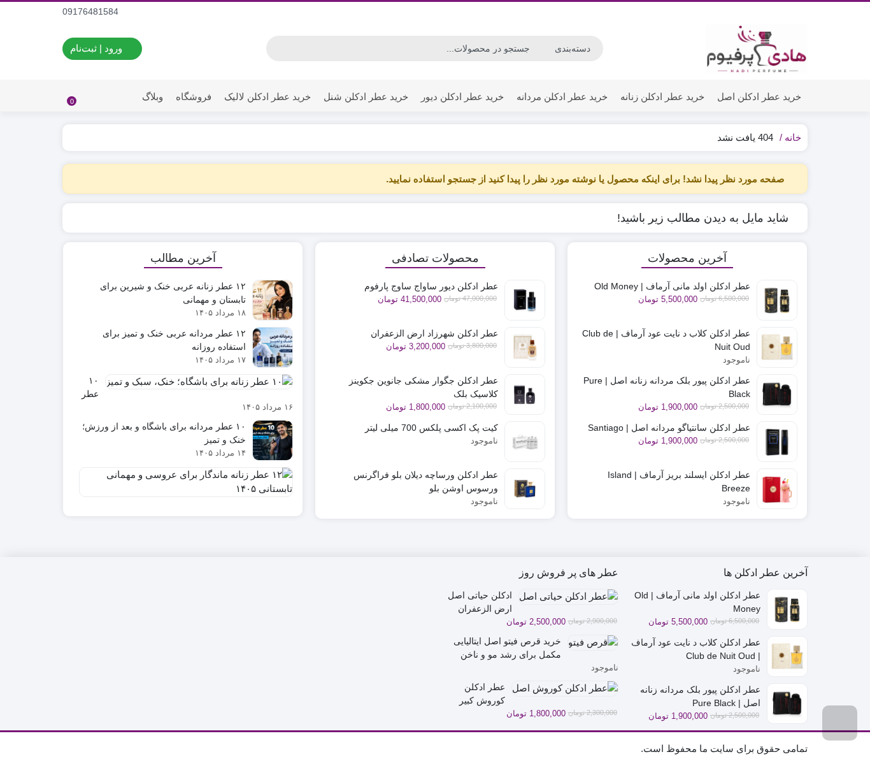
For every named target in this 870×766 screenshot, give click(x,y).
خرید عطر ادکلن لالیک (267, 96)
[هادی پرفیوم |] (757, 48)
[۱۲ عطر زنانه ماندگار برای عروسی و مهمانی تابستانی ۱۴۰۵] (183, 487)
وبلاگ (152, 96)
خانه (793, 137)
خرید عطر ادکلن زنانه (662, 96)
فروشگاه (193, 96)
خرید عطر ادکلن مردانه (562, 96)
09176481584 (91, 11)
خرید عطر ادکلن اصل (759, 96)
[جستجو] (277, 48)
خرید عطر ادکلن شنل (366, 96)
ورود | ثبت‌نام (97, 48)
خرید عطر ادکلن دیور (462, 96)
